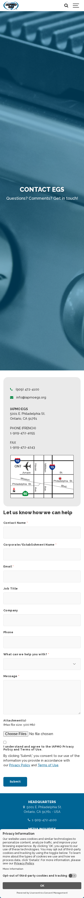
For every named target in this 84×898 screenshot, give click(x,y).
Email (8, 566)
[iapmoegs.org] (11, 5)
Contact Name (15, 523)
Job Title (10, 588)
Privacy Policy (19, 765)
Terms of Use (48, 765)
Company (10, 610)
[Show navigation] (76, 5)
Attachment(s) (14, 720)
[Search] (66, 5)
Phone (8, 632)
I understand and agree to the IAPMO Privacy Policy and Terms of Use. (38, 748)
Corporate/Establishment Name (30, 544)
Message (11, 676)
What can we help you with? (26, 654)
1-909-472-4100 (43, 820)
